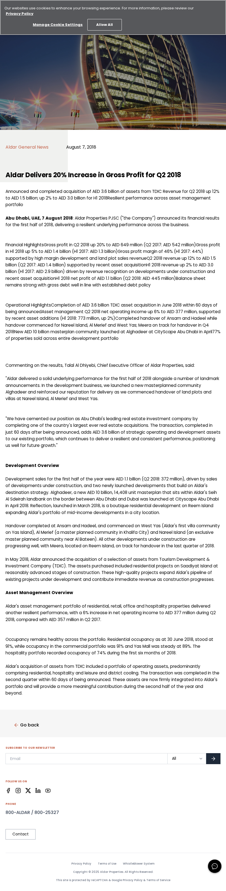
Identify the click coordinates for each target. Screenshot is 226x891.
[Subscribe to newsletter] (213, 758)
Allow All (104, 24)
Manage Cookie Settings (58, 24)
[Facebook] (8, 790)
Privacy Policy (81, 864)
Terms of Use (107, 864)
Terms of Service (158, 880)
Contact (20, 834)
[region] (113, 17)
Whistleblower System (139, 864)
